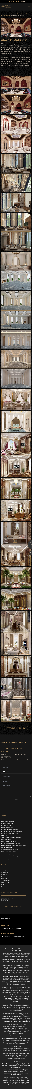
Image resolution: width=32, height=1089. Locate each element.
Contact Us (4, 878)
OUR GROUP (4, 873)
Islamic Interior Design (7, 827)
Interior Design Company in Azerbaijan (12, 831)
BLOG (2, 886)
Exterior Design (5, 859)
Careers (3, 877)
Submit (16, 799)
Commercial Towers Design (8, 853)
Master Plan (4, 835)
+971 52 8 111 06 (5, 902)
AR (25, 1)
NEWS (3, 884)
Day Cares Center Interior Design (10, 833)
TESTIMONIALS (5, 880)
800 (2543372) (4, 900)
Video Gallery (5, 882)
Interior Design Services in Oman (10, 843)
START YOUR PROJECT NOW (16, 728)
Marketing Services (6, 847)
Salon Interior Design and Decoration (11, 837)
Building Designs (6, 839)
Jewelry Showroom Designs (8, 851)
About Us (3, 871)
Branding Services (6, 825)
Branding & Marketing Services (9, 829)
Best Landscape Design (7, 821)
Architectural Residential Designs (10, 857)
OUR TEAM (4, 875)
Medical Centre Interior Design (9, 849)
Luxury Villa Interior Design (8, 841)
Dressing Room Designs (7, 823)
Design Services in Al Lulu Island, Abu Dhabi (13, 845)
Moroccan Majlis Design (8, 855)
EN (24, 1)
